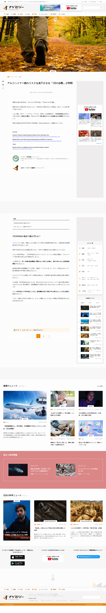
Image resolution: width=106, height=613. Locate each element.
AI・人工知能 (90, 277)
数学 (97, 285)
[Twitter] (3, 81)
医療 (88, 253)
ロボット (96, 277)
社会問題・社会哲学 (91, 260)
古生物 (96, 265)
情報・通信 (93, 279)
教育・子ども (90, 259)
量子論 (93, 285)
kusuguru (30, 598)
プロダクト (89, 292)
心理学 (88, 254)
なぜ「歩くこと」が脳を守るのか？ (22, 226)
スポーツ (93, 253)
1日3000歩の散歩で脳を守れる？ (22, 223)
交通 (88, 279)
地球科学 (94, 248)
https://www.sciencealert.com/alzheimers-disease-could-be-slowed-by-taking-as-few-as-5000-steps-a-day (36, 136)
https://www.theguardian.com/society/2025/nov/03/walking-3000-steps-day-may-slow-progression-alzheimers (37, 141)
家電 (98, 279)
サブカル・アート (91, 290)
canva (100, 19)
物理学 (88, 285)
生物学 (88, 248)
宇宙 (88, 271)
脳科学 (97, 253)
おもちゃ (99, 290)
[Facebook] (3, 84)
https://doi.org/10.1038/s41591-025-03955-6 (22, 149)
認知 (67, 243)
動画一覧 (99, 143)
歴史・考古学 (90, 265)
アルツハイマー (17, 243)
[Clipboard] (3, 88)
